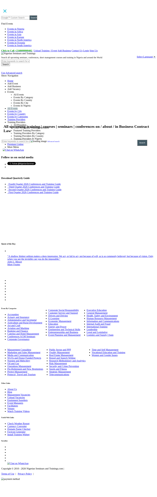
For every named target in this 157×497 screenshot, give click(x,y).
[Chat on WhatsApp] (13, 150)
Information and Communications (103, 321)
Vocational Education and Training (108, 352)
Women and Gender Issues (105, 355)
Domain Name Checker (18, 429)
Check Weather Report (18, 423)
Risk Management (58, 363)
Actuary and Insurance (18, 317)
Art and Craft (13, 325)
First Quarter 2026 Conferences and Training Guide (33, 192)
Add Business (64, 50)
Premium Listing (15, 144)
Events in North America (19, 40)
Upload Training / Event (45, 50)
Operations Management (19, 366)
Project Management (17, 371)
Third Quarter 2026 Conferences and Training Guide (33, 187)
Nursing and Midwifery (18, 360)
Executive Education (97, 310)
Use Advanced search (11, 73)
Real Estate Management (61, 355)
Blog (9, 392)
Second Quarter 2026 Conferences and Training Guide (34, 189)
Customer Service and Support (63, 313)
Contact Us (77, 50)
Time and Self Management (105, 349)
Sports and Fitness (58, 369)
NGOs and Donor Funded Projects (24, 358)
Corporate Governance (18, 339)
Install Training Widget (18, 434)
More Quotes (13, 264)
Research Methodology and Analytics (67, 360)
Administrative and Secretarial (21, 320)
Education (53, 324)
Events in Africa (15, 31)
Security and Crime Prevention (64, 366)
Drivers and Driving (58, 315)
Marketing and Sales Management (23, 352)
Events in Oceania (16, 42)
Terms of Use (7, 473)
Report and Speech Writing (62, 358)
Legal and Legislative (97, 332)
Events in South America (19, 45)
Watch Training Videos (18, 411)
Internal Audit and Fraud (98, 324)
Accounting (13, 314)
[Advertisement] (78, 102)
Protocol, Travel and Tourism (21, 374)
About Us (12, 389)
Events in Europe (15, 37)
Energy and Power (57, 326)
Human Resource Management (102, 318)
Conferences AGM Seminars (21, 336)
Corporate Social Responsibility (63, 310)
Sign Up (94, 50)
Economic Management (59, 321)
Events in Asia (14, 34)
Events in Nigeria (15, 29)
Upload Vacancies (16, 397)
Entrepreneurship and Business (63, 332)
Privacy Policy (25, 473)
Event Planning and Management (64, 335)
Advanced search (53, 141)
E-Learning (53, 318)
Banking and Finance (17, 331)
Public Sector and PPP (60, 349)
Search (34, 18)
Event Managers (15, 403)
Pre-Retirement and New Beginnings (25, 369)
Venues (10, 408)
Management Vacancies (18, 394)
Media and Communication (20, 355)
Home (10, 81)
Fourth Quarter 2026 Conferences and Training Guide (34, 184)
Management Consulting (19, 349)
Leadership (92, 329)
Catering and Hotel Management (23, 333)
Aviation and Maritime (18, 328)
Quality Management (59, 352)
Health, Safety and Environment (102, 315)
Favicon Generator (16, 432)
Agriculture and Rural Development (24, 322)
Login (86, 50)
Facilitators (12, 405)
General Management (97, 313)
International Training (97, 326)
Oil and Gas (13, 363)
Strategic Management (60, 371)
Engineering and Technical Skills (64, 329)
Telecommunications (59, 374)
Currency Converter (17, 426)
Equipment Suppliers (17, 400)
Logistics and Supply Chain (100, 335)
